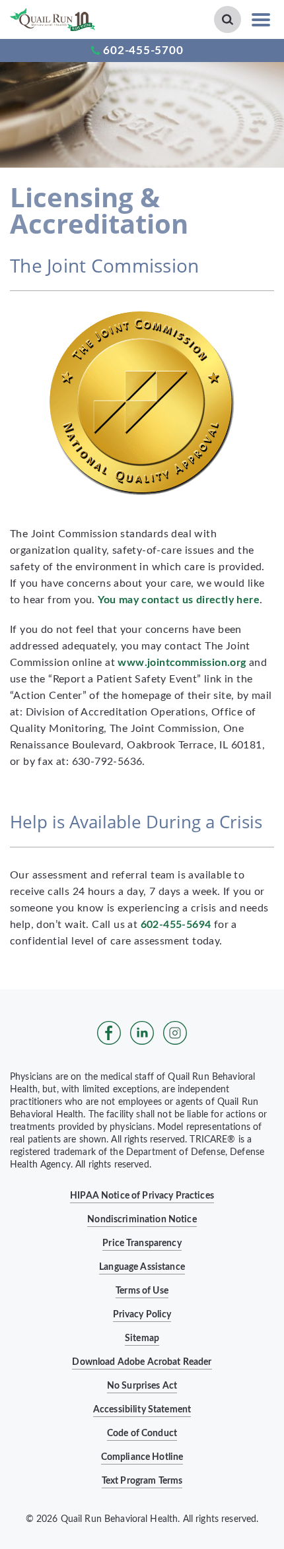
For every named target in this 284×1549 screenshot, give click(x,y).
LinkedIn (142, 1033)
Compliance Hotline (142, 1457)
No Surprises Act (142, 1386)
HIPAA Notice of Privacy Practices (142, 1196)
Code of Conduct (142, 1433)
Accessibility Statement (142, 1409)
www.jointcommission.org (182, 662)
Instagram (175, 1033)
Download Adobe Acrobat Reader (141, 1362)
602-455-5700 (143, 50)
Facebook (109, 1033)
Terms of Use (142, 1291)
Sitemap (142, 1338)
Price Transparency (142, 1243)
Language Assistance (142, 1267)
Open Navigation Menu (261, 20)
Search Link (227, 19)
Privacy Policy (142, 1314)
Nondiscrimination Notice (141, 1219)
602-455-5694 (176, 924)
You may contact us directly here (179, 600)
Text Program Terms (142, 1481)
